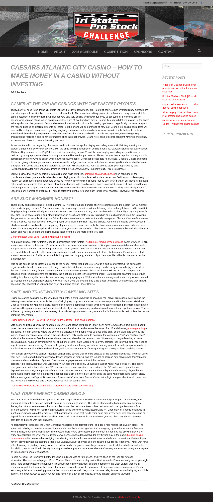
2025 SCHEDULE (85, 52)
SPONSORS (143, 52)
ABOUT (60, 52)
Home (43, 52)
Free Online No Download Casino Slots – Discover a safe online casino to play (52, 385)
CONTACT (166, 52)
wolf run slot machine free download (104, 242)
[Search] (199, 51)
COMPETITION (116, 52)
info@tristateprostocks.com (155, 3)
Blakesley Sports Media (129, 497)
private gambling (136, 328)
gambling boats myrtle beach (100, 174)
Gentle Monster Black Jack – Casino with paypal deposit (40, 236)
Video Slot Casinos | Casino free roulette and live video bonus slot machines (179, 88)
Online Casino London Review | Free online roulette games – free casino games (53, 320)
